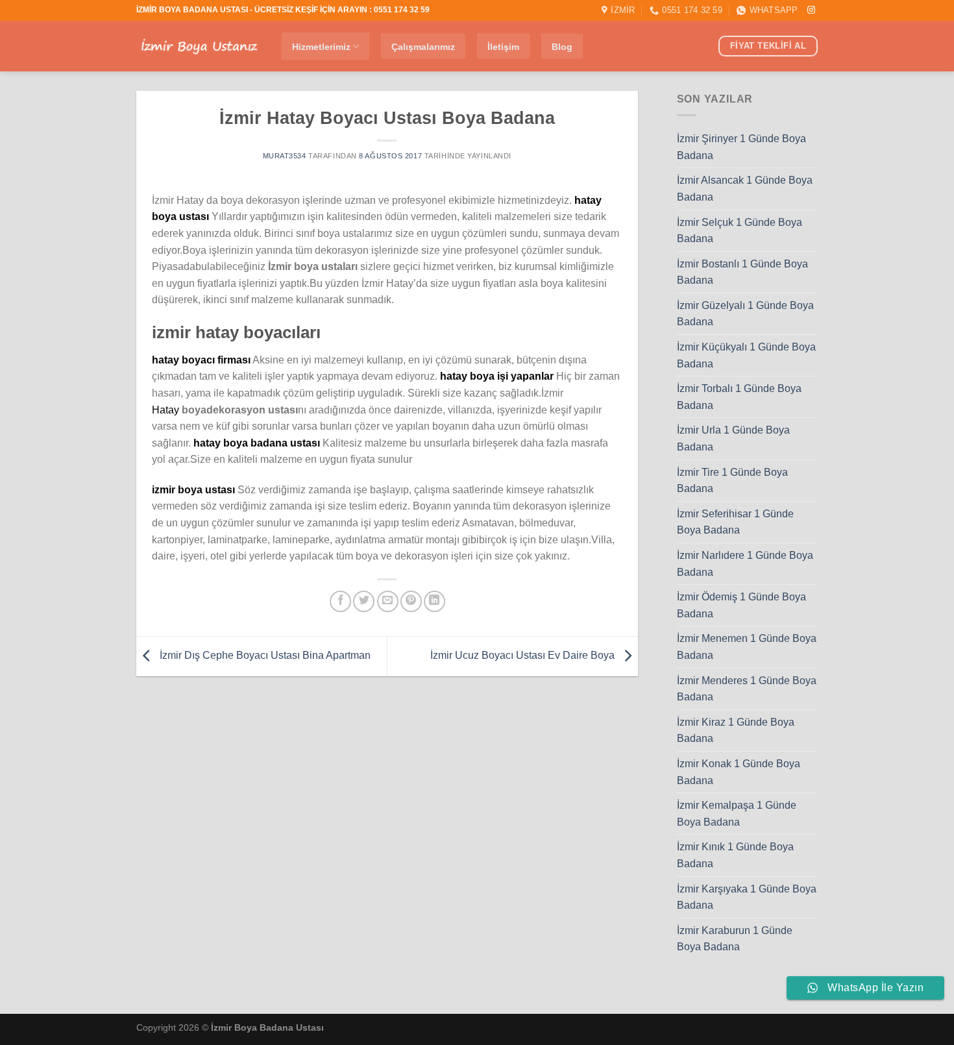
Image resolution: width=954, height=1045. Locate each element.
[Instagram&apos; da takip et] (811, 10)
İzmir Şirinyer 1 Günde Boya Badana (741, 147)
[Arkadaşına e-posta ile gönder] (387, 601)
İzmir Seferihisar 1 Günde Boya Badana (735, 522)
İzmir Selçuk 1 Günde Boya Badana (739, 231)
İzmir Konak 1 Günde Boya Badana (738, 772)
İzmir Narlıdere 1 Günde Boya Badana (745, 564)
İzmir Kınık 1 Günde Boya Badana (735, 855)
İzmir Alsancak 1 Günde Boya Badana (745, 189)
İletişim (503, 47)
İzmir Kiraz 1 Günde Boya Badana (735, 730)
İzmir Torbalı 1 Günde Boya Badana (739, 397)
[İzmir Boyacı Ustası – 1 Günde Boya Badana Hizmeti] (199, 46)
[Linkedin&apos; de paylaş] (434, 601)
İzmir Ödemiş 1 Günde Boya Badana (741, 605)
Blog (562, 47)
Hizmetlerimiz (321, 47)
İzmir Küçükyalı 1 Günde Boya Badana (746, 355)
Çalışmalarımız (423, 47)
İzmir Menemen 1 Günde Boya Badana (746, 647)
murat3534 (284, 156)
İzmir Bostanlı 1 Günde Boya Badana (742, 272)
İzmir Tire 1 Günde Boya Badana (732, 481)
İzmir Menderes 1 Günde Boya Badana (746, 689)
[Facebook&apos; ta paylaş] (340, 601)
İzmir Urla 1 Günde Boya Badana (733, 438)
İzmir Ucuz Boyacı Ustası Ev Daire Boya (523, 655)
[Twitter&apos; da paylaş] (363, 601)
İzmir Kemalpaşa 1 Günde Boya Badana (736, 814)
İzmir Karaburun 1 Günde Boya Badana (734, 939)
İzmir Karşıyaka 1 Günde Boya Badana (746, 897)
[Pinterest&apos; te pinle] (411, 601)
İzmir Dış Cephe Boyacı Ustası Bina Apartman (264, 655)
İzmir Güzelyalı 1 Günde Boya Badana (745, 314)
